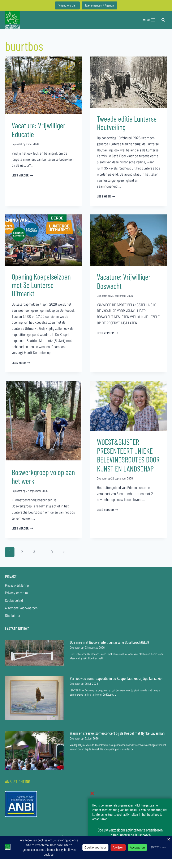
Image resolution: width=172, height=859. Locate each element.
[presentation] (43, 85)
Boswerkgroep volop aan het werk (43, 476)
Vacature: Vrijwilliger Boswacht (124, 281)
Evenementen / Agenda (99, 5)
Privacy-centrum (16, 592)
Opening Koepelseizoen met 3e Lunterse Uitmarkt (41, 285)
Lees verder (22, 175)
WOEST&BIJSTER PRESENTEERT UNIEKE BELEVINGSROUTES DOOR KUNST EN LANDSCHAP (128, 455)
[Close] (92, 793)
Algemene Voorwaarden (21, 608)
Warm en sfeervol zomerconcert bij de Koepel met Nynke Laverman (117, 733)
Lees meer (106, 196)
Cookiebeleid (14, 600)
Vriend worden (67, 5)
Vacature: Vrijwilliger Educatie (38, 130)
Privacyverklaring (17, 585)
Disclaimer (12, 615)
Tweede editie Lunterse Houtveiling (127, 122)
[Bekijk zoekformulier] (163, 20)
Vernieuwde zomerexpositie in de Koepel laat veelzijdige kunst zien (116, 678)
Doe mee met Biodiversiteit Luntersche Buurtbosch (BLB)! (110, 642)
